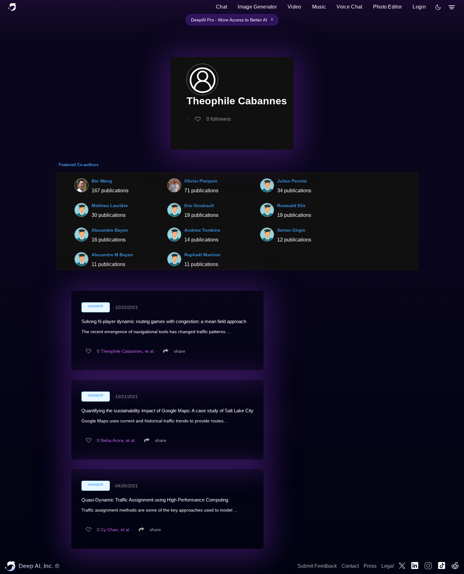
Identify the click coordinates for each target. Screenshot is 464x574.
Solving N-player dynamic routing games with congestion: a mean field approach (163, 321)
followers (218, 119)
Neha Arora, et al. (118, 440)
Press (370, 566)
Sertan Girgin (291, 230)
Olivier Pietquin (200, 180)
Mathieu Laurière (110, 205)
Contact (350, 566)
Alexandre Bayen (110, 230)
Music (319, 6)
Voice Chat (349, 6)
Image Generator (257, 6)
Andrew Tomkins (202, 230)
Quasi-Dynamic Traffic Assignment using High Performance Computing (154, 499)
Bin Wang (102, 180)
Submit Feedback (317, 566)
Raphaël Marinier (202, 254)
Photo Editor (387, 6)
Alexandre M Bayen (112, 254)
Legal (387, 566)
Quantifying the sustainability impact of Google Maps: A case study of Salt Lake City (167, 410)
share (179, 351)
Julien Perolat (292, 180)
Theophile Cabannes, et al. (128, 351)
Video (294, 6)
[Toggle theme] (438, 7)
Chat (221, 6)
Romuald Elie (291, 205)
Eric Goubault (199, 205)
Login (419, 6)
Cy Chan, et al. (115, 529)
